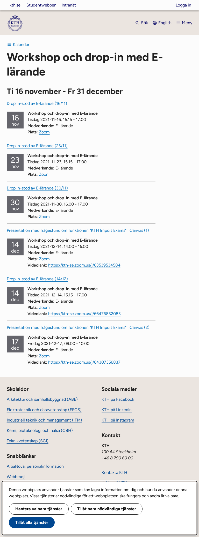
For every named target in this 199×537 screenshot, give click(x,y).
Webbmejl (16, 476)
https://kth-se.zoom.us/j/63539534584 (84, 265)
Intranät (69, 5)
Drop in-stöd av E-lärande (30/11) (37, 188)
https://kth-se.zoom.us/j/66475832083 (84, 313)
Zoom (44, 132)
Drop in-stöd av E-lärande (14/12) (37, 278)
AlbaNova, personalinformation (35, 466)
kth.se (15, 5)
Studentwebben (41, 5)
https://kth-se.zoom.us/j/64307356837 (84, 362)
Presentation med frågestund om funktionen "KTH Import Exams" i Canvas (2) (78, 327)
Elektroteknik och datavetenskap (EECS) (44, 409)
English (165, 22)
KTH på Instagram (118, 420)
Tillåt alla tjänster (31, 522)
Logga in (183, 5)
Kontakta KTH (114, 472)
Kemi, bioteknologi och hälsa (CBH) (40, 430)
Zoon (43, 174)
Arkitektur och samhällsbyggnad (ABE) (42, 399)
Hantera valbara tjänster (38, 508)
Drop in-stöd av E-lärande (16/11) (37, 103)
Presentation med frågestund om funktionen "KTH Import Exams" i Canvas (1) (78, 230)
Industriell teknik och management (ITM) (44, 420)
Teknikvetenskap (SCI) (27, 440)
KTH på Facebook (118, 399)
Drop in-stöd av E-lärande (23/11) (37, 145)
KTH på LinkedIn (117, 409)
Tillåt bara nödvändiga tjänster (106, 508)
